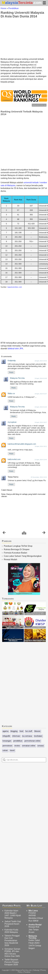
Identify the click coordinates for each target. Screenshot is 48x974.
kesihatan (38, 736)
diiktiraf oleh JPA (15, 348)
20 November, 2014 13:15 (39, 477)
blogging (13, 731)
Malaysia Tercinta (17, 378)
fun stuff (28, 731)
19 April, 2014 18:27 (41, 422)
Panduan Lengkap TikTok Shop (18, 546)
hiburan (37, 731)
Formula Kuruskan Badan (15, 553)
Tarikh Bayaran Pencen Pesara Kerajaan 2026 (11, 961)
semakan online (28, 746)
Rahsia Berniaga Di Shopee (16, 549)
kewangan (7, 741)
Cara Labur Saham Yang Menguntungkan (23, 556)
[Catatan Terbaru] (4, 533)
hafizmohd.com (14, 459)
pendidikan (17, 741)
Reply (11, 372)
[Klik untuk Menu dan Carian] (44, 2)
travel (12, 750)
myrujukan (12, 422)
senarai (40, 746)
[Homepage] (24, 532)
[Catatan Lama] (43, 533)
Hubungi (36, 970)
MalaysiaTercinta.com (23, 970)
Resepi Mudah (10, 559)
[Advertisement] (24, 38)
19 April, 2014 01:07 (41, 394)
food (21, 731)
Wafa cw (11, 393)
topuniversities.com (14, 287)
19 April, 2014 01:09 (41, 378)
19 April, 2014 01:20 (41, 407)
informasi (16, 736)
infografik (6, 736)
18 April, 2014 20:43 (41, 361)
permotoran (7, 746)
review (17, 746)
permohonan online (32, 741)
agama (5, 731)
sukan (5, 750)
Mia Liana (33, 911)
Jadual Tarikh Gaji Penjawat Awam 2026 (12, 923)
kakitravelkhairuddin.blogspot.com (22, 444)
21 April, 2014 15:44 (41, 459)
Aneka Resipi (35, 925)
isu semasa (27, 736)
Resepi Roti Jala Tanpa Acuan (34, 929)
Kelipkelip (12, 360)
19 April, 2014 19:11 (41, 446)
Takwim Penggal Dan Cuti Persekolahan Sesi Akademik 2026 (12, 941)
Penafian (27, 972)
